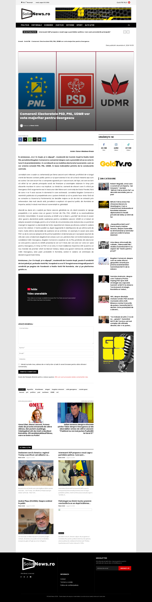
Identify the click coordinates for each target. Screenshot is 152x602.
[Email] (35, 139)
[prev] (124, 32)
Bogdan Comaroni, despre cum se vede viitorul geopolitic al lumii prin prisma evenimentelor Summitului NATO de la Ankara (121, 263)
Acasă (20, 41)
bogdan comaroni (58, 389)
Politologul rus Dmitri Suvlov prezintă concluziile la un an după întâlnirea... (74, 502)
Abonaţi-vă (124, 568)
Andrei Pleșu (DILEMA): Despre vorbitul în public (57, 32)
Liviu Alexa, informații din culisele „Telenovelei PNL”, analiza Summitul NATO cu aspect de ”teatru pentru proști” (121, 246)
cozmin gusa (83, 389)
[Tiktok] (27, 577)
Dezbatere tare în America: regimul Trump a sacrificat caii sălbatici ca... (34, 453)
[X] (25, 139)
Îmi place (104, 143)
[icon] (129, 3)
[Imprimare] (39, 139)
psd (39, 392)
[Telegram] (44, 139)
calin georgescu (71, 389)
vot (57, 392)
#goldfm (30, 389)
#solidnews (39, 389)
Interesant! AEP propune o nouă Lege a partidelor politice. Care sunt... (75, 453)
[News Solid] (22, 125)
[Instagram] (24, 577)
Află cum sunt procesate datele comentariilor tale (71, 377)
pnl (27, 392)
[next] (128, 32)
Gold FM (27, 41)
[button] (128, 25)
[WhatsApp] (30, 139)
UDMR (52, 392)
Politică (61, 485)
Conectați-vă (116, 143)
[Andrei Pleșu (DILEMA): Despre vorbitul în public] (35, 521)
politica (32, 392)
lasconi (21, 392)
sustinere (45, 392)
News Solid (34, 126)
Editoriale (21, 533)
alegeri (47, 389)
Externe (21, 485)
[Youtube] (30, 577)
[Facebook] (20, 139)
